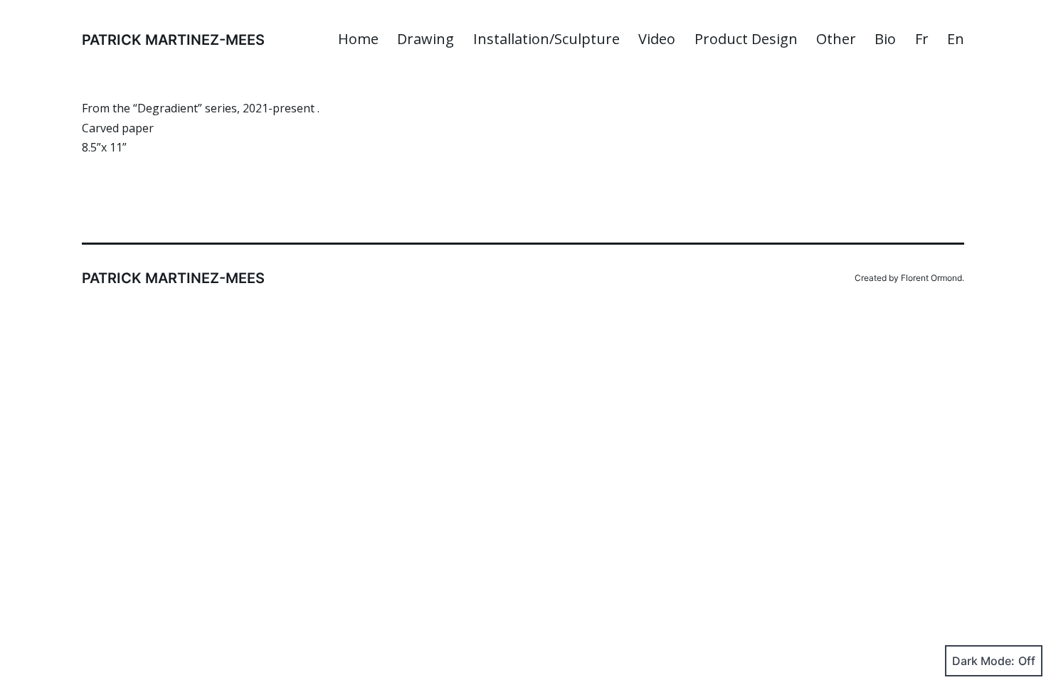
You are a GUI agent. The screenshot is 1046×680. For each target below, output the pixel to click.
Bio (885, 38)
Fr (922, 38)
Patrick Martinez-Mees (173, 39)
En (955, 38)
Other (836, 38)
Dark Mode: (983, 661)
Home (358, 38)
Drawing (425, 38)
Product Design (746, 38)
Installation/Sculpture (546, 38)
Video (656, 38)
